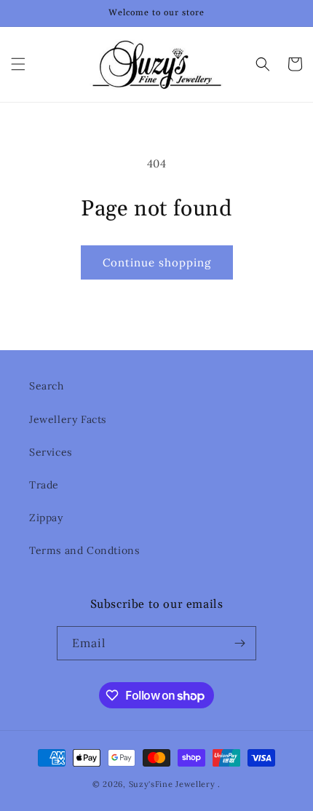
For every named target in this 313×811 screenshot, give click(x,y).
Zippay (46, 517)
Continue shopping (157, 262)
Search (46, 385)
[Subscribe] (239, 643)
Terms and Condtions (84, 550)
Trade (44, 484)
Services (50, 452)
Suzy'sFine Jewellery (172, 784)
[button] (18, 64)
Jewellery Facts (67, 419)
